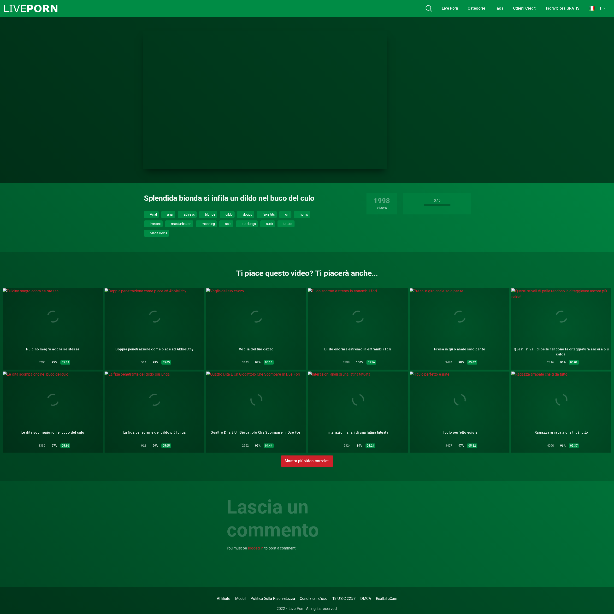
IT (598, 8)
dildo (229, 214)
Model (240, 598)
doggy (247, 214)
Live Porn (450, 8)
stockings (248, 224)
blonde (209, 214)
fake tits (268, 214)
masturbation (180, 224)
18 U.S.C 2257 (343, 598)
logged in (255, 548)
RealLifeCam (386, 598)
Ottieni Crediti (525, 8)
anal (169, 214)
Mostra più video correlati (307, 461)
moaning (208, 224)
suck (269, 224)
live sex (155, 224)
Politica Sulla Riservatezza (272, 598)
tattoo (288, 224)
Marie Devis (158, 233)
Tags (499, 8)
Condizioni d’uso (313, 598)
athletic (189, 214)
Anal (153, 214)
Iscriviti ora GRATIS (562, 8)
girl (287, 214)
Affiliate (223, 598)
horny (303, 214)
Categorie (476, 8)
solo (227, 224)
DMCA (365, 598)
